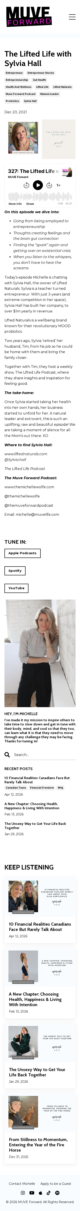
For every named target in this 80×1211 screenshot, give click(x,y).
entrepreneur (14, 73)
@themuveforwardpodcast (28, 505)
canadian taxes (16, 787)
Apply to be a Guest (55, 1184)
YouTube (16, 588)
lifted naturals (62, 87)
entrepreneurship (17, 80)
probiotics (12, 101)
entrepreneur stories (41, 73)
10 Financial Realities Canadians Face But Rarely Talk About (37, 780)
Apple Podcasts (22, 553)
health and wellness (18, 87)
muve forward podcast (20, 94)
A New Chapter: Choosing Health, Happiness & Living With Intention (31, 806)
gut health (39, 80)
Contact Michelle (22, 1184)
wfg (60, 787)
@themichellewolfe (22, 496)
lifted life (42, 87)
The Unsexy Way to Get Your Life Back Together (35, 826)
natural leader (49, 94)
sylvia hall (30, 101)
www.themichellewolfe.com (29, 487)
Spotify (15, 571)
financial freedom (42, 787)
